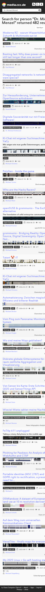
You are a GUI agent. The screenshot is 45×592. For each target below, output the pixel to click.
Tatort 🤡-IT (10, 257)
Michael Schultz (11, 513)
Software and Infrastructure (14, 568)
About (26, 588)
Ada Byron (30, 488)
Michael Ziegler (11, 333)
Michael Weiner (11, 445)
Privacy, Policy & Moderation (14, 488)
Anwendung (8, 247)
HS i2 (17, 247)
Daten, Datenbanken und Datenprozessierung (20, 373)
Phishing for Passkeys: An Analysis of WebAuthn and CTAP (24, 454)
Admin (6, 266)
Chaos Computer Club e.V (12, 588)
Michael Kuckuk (11, 467)
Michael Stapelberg (12, 573)
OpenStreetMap (10, 348)
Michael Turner (11, 182)
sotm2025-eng (15, 510)
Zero (15, 442)
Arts (10, 179)
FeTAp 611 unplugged (16, 431)
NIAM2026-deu (32, 418)
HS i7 (13, 266)
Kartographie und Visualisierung (15, 397)
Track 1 (6, 464)
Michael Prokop (11, 269)
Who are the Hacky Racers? (19, 190)
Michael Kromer (11, 226)
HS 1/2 (11, 549)
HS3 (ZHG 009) (23, 348)
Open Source (8, 223)
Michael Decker (11, 311)
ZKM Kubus (30, 568)
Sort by (39, 28)
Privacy (19, 590)
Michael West (10, 201)
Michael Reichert (11, 351)
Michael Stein (10, 402)
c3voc (26, 590)
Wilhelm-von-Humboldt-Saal (14, 418)
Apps (32, 588)
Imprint (39, 588)
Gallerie (18, 223)
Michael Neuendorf (12, 534)
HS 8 (12, 531)
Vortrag (6, 44)
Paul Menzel (10, 67)
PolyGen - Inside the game (18, 171)
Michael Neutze (11, 423)
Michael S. (9, 491)
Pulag (6, 510)
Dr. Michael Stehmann (13, 131)
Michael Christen (11, 164)
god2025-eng (16, 464)
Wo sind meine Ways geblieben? (22, 340)
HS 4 (5, 158)
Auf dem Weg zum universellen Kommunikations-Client (21, 522)
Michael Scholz (11, 378)
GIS (5, 549)
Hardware (7, 442)
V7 (13, 287)
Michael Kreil (10, 552)
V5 (13, 309)
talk (5, 179)
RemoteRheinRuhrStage (12, 128)
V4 (13, 330)
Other (6, 531)
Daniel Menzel (11, 47)
